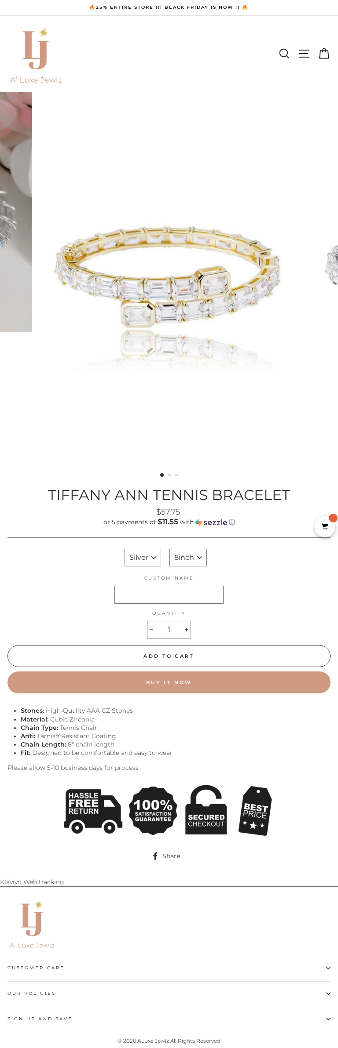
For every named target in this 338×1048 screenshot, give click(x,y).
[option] (169, 7)
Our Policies (31, 993)
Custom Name (169, 578)
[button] (169, 522)
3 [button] (177, 476)
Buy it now (169, 682)
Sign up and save (40, 1019)
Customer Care (36, 968)
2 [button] (170, 476)
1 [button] (162, 475)
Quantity (169, 613)
